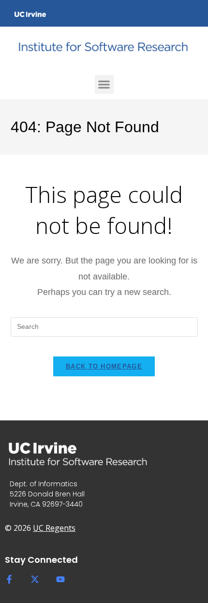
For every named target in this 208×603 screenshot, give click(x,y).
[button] (104, 84)
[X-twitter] (34, 579)
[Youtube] (60, 579)
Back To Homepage (104, 366)
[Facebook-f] (9, 579)
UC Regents (54, 528)
